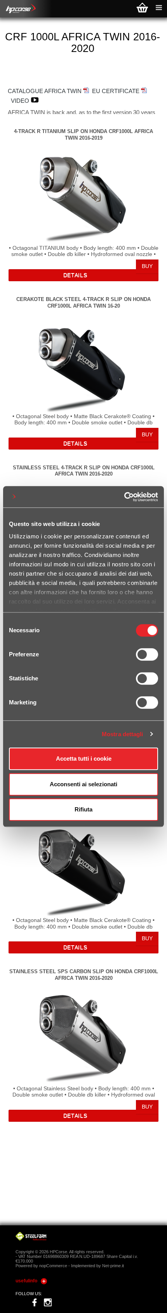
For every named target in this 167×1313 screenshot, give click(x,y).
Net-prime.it (113, 1265)
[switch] (147, 654)
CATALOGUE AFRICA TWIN (45, 91)
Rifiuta (83, 809)
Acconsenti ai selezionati (83, 784)
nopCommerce (53, 1265)
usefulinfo (26, 1281)
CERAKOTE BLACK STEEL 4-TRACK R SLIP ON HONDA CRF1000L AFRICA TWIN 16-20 (83, 302)
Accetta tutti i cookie (83, 758)
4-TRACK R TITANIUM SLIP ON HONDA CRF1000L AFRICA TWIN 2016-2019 (83, 134)
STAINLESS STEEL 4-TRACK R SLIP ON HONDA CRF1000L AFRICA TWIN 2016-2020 (84, 471)
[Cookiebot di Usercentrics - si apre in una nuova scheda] (124, 497)
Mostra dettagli (122, 734)
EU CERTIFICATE (116, 91)
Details (75, 275)
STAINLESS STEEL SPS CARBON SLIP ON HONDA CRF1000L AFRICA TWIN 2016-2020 (83, 975)
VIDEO (21, 100)
